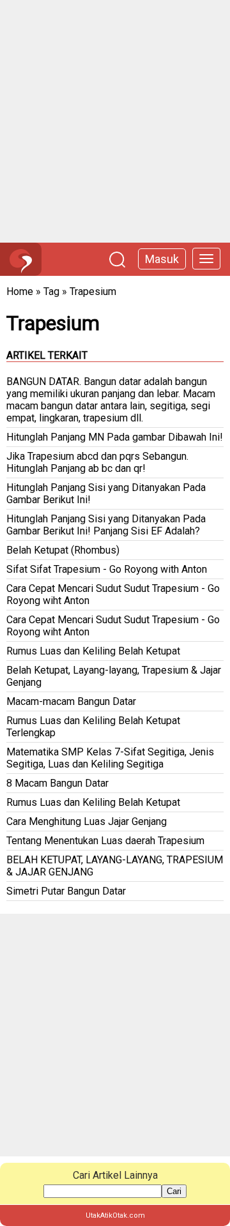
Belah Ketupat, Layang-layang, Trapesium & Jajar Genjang (113, 676)
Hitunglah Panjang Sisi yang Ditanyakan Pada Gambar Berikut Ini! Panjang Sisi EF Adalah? (106, 525)
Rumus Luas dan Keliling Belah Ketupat (93, 651)
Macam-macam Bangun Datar (71, 701)
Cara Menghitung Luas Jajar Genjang (86, 821)
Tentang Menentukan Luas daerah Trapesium (105, 841)
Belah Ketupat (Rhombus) (62, 550)
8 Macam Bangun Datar (57, 783)
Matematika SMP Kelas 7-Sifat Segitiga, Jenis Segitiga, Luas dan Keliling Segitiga (110, 758)
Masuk (162, 259)
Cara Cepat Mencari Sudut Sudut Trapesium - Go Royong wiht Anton (113, 594)
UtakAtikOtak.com (115, 1215)
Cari (174, 1191)
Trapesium (93, 291)
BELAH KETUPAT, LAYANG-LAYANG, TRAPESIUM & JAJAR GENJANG (114, 866)
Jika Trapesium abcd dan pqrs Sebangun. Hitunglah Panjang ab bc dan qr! (97, 462)
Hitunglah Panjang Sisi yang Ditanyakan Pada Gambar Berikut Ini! (106, 493)
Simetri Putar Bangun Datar (66, 891)
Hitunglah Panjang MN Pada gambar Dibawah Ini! (114, 437)
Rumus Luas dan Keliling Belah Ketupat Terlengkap (93, 727)
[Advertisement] (115, 121)
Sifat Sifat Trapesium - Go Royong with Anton (106, 569)
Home (19, 291)
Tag (51, 291)
